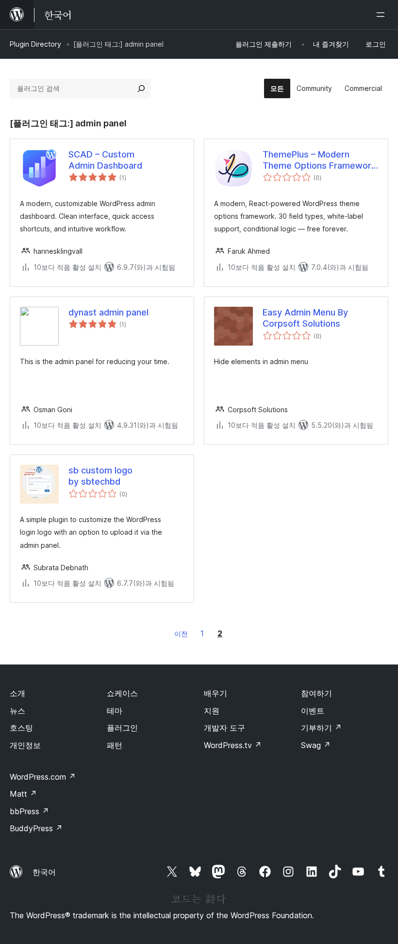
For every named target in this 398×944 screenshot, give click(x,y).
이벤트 (312, 711)
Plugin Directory (35, 44)
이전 (181, 633)
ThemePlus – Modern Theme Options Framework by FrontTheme (319, 160)
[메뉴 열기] (382, 14)
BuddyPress (36, 828)
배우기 (215, 693)
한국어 (44, 872)
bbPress (29, 811)
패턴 (114, 745)
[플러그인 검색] (141, 88)
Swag (316, 745)
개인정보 (25, 745)
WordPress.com (43, 777)
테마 (114, 711)
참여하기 (316, 693)
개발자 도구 (224, 728)
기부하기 (321, 728)
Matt (23, 794)
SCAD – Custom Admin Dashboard (105, 160)
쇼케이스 (122, 693)
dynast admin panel (108, 312)
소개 (17, 693)
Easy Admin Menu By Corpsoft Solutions (305, 318)
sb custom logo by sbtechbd (100, 476)
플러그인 (122, 728)
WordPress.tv (233, 745)
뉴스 (17, 711)
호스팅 (21, 728)
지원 (211, 711)
